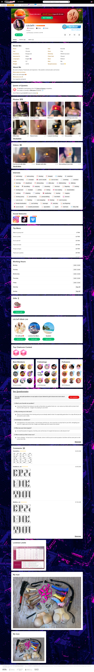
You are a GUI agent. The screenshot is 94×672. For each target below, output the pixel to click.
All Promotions (24, 5)
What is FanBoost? (76, 29)
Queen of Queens (41, 88)
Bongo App (39, 5)
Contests (32, 5)
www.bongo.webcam (19, 665)
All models (3, 5)
